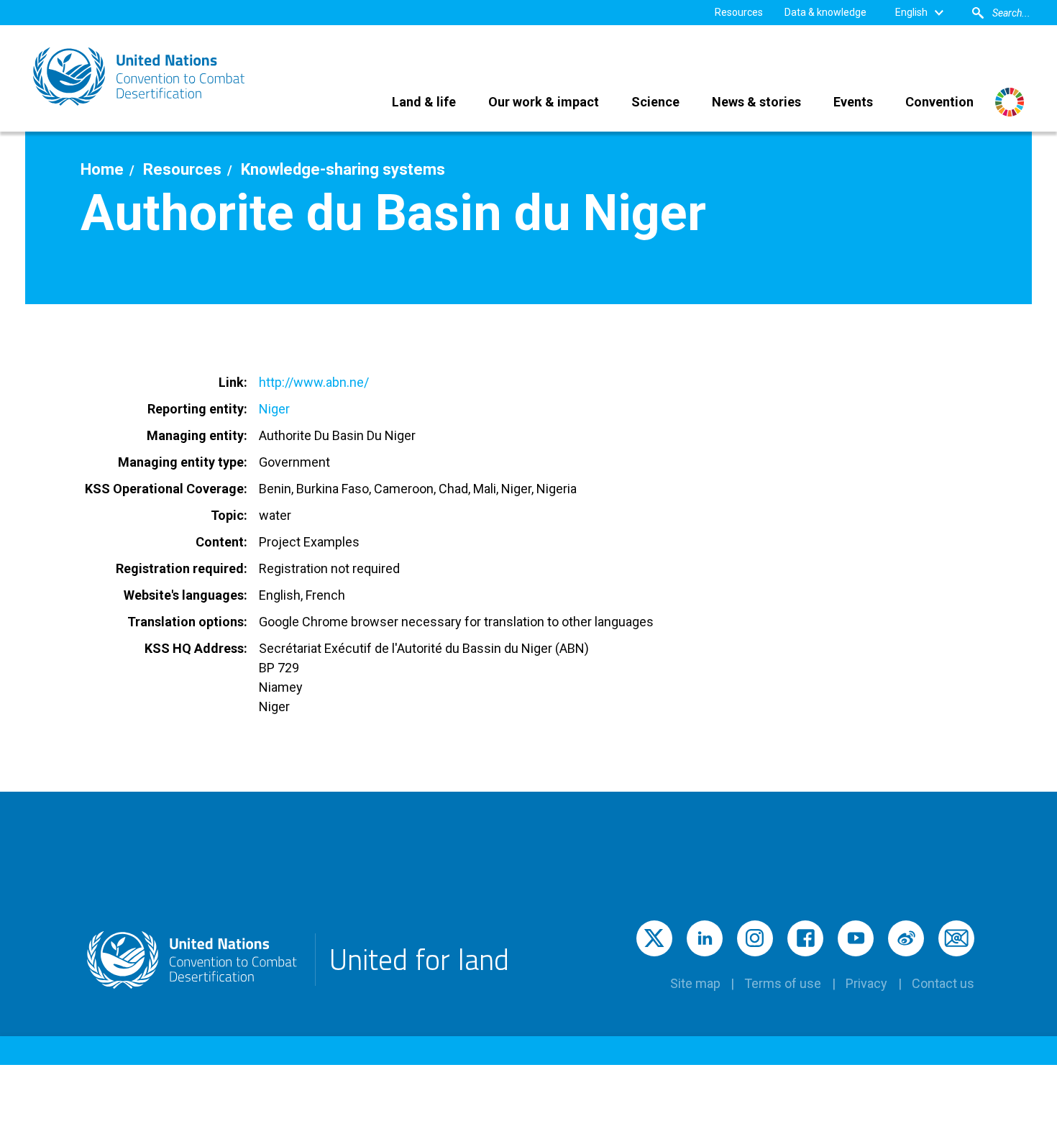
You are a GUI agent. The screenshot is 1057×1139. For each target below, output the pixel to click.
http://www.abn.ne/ (314, 382)
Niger (274, 408)
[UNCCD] (140, 76)
